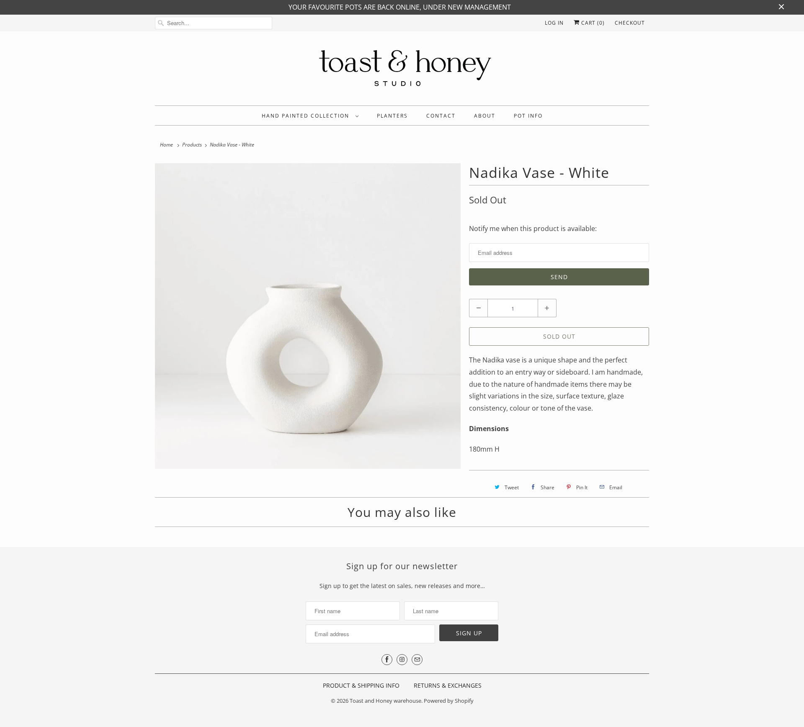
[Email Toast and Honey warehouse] (417, 659)
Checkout (630, 22)
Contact (441, 115)
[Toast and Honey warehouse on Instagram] (402, 659)
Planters (392, 115)
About (484, 115)
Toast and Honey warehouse (385, 700)
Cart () (592, 22)
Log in (554, 22)
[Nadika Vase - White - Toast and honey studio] (308, 316)
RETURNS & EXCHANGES (448, 685)
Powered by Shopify (449, 700)
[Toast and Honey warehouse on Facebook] (386, 659)
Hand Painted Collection (306, 115)
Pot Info (528, 115)
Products (192, 144)
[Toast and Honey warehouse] (402, 70)
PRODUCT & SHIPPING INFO (361, 685)
